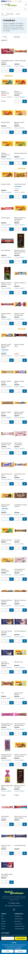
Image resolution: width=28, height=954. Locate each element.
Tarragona (17, 540)
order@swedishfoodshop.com (15, 905)
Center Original (5, 218)
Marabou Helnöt (5, 184)
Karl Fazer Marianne (20, 631)
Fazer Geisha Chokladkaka (18, 443)
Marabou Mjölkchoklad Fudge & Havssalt (20, 219)
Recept (3, 928)
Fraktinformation (19, 918)
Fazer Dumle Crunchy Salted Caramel (20, 817)
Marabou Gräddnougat (5, 570)
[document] (14, 947)
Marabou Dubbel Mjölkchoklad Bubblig (6, 346)
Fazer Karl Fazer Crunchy (6, 846)
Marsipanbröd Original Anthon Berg (7, 724)
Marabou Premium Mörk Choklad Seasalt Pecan (20, 251)
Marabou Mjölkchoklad (5, 92)
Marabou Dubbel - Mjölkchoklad (19, 413)
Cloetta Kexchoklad (20, 184)
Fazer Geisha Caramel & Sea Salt (19, 570)
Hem (2, 13)
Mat (2, 916)
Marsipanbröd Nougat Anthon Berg (20, 724)
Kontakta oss (18, 916)
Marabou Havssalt (6, 540)
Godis (2, 918)
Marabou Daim (5, 122)
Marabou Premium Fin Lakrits (19, 786)
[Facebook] (14, 909)
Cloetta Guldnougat (20, 60)
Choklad (18, 13)
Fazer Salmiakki (5, 250)
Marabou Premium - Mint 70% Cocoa (7, 283)
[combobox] (14, 9)
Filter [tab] (5, 37)
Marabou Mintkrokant (20, 153)
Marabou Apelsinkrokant (5, 154)
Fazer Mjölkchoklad (20, 845)
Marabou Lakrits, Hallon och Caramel (20, 755)
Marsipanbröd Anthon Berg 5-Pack (6, 755)
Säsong (3, 926)
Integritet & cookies (19, 926)
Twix (2, 693)
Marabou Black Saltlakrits (5, 505)
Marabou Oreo (18, 662)
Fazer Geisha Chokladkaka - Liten (6, 443)
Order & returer (18, 923)
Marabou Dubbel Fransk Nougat (19, 314)
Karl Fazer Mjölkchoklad (5, 662)
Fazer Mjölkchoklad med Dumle (7, 875)
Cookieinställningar (19, 928)
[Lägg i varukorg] (11, 70)
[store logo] (10, 5)
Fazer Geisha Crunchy (5, 817)
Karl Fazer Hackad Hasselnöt (6, 631)
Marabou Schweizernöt (18, 92)
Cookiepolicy (18, 948)
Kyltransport (18, 921)
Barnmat (3, 923)
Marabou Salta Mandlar (18, 693)
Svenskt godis (10, 13)
